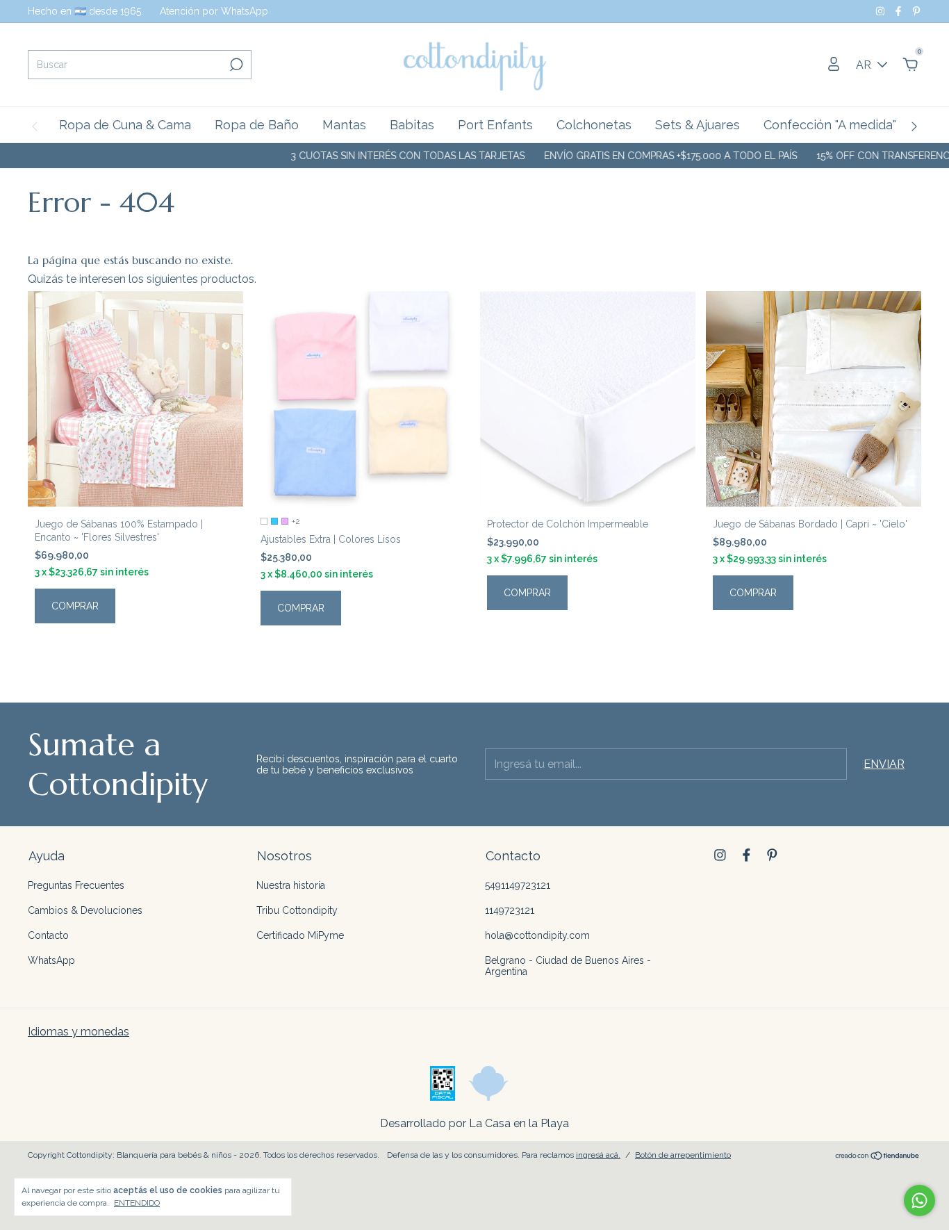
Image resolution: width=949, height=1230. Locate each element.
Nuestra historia (290, 885)
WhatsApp (51, 960)
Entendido (137, 1203)
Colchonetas (594, 124)
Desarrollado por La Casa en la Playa (474, 1123)
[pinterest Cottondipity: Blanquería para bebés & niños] (916, 11)
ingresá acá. (598, 1155)
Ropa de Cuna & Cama (125, 124)
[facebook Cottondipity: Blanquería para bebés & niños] (899, 11)
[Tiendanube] (877, 1156)
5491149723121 (517, 885)
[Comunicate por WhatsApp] (919, 1200)
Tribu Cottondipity (297, 910)
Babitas (412, 124)
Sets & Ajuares (697, 124)
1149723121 (509, 910)
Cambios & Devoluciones (85, 910)
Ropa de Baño (257, 124)
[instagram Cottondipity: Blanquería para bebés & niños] (881, 11)
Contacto (48, 935)
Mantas (344, 124)
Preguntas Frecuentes (76, 885)
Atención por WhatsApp (214, 11)
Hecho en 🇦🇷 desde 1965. (85, 11)
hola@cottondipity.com (537, 935)
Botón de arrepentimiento (683, 1155)
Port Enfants (495, 124)
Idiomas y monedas (78, 1031)
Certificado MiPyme (300, 935)
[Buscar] (235, 65)
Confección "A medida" (830, 124)
